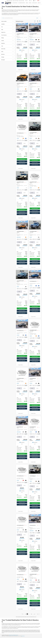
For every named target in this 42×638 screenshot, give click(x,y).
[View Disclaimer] (23, 42)
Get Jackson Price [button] (22, 61)
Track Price (22, 50)
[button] (27, 27)
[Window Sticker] (26, 41)
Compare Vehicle (20, 69)
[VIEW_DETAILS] (22, 126)
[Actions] (26, 34)
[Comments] (25, 41)
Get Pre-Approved (22, 115)
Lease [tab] (25, 44)
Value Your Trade (22, 63)
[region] (22, 56)
